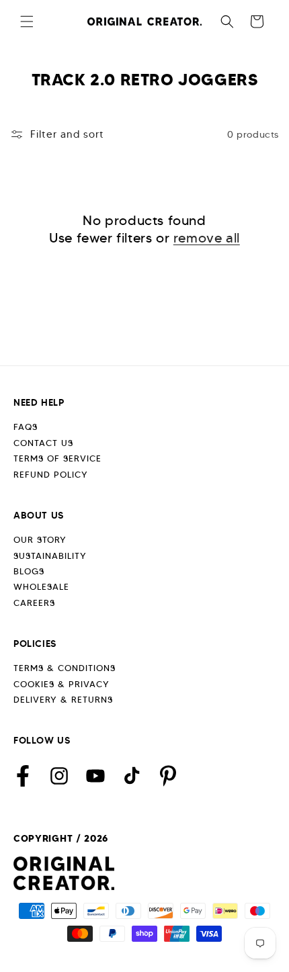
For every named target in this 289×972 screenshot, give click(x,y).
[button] (27, 21)
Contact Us (43, 443)
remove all (206, 238)
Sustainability (50, 556)
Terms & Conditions (64, 668)
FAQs (25, 427)
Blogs (28, 571)
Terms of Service (57, 458)
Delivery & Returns (63, 699)
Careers (34, 603)
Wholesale (41, 586)
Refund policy (50, 474)
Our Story (40, 539)
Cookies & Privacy (61, 684)
